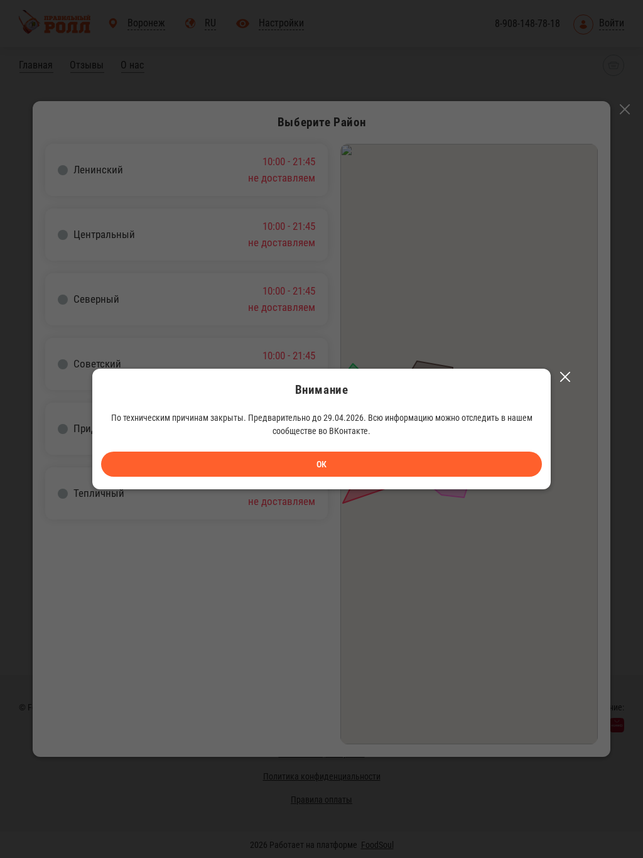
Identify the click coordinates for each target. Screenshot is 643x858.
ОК (321, 464)
